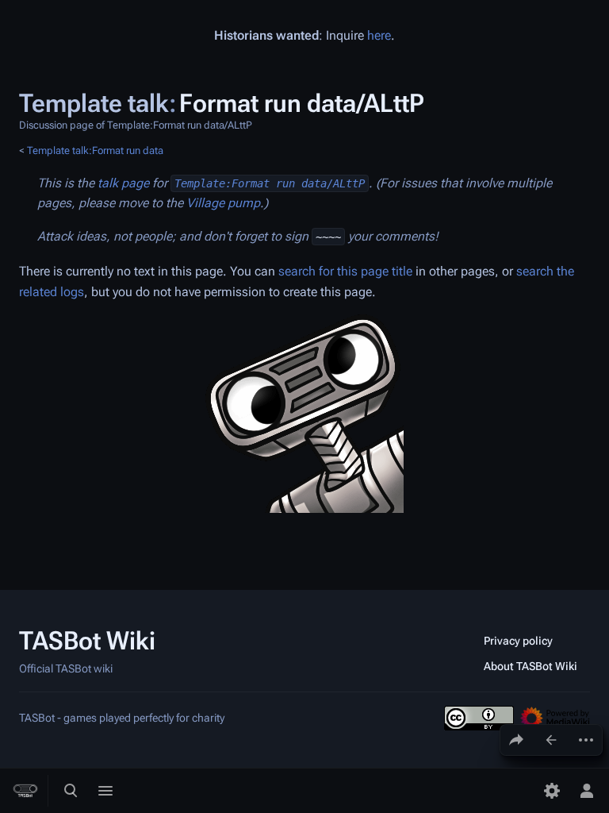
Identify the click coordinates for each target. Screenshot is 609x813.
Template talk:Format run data (95, 150)
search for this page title (345, 271)
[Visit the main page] (25, 791)
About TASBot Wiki (530, 666)
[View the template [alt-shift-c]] (551, 740)
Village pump (223, 202)
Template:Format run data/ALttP (269, 183)
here (379, 35)
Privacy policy (518, 640)
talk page (123, 183)
